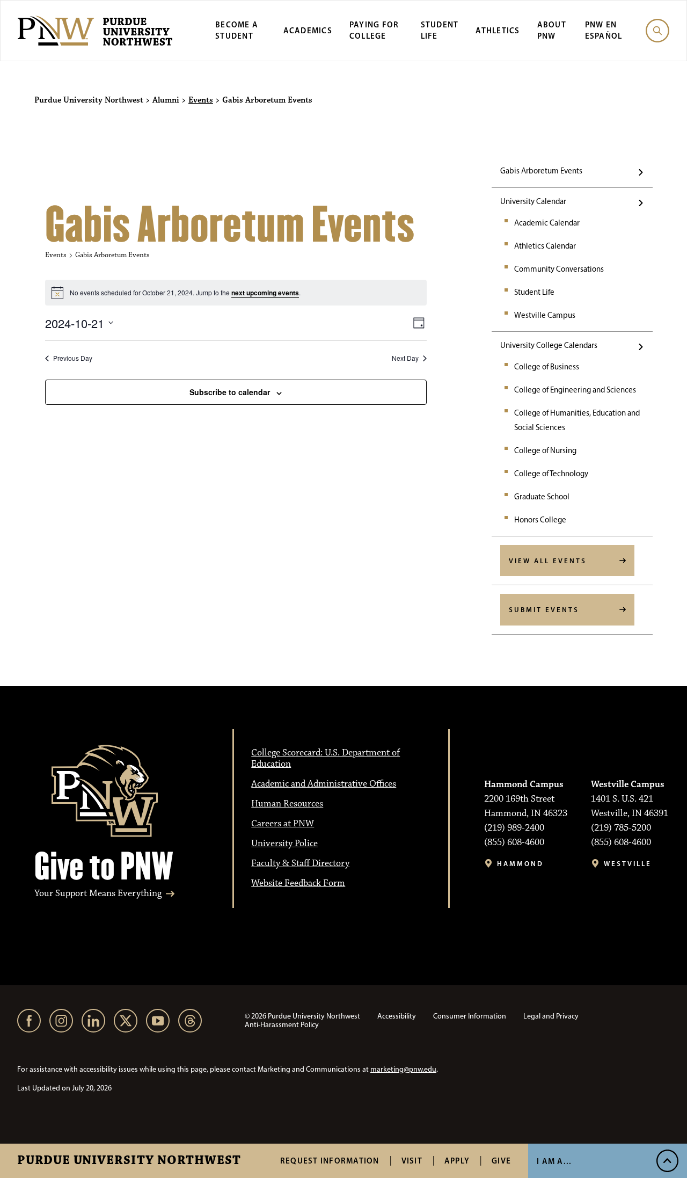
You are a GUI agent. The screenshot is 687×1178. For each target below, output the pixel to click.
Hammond (520, 864)
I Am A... (554, 1161)
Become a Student (236, 30)
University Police (284, 843)
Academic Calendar (547, 223)
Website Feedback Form (298, 883)
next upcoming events (265, 292)
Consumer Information (469, 1016)
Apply (457, 1160)
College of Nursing (545, 450)
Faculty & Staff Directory (300, 863)
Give (501, 1160)
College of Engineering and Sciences (575, 390)
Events (200, 100)
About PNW (551, 30)
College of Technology (551, 473)
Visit (411, 1160)
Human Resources (287, 804)
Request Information (329, 1160)
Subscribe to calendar (229, 392)
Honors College (540, 520)
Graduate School (541, 496)
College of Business (546, 367)
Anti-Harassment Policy (282, 1024)
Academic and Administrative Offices (323, 784)
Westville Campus (544, 315)
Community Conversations (559, 269)
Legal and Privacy (551, 1016)
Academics (307, 30)
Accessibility (396, 1016)
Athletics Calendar (545, 246)
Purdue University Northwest (129, 1160)
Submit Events (544, 609)
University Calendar (533, 201)
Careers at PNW (282, 824)
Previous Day (72, 358)
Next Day (405, 358)
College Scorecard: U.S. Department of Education (325, 758)
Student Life (534, 292)
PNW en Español (604, 30)
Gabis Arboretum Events (541, 171)
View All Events (548, 560)
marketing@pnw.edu (403, 1069)
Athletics (498, 30)
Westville (628, 864)
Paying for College (374, 30)
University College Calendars (548, 345)
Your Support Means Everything (98, 893)
